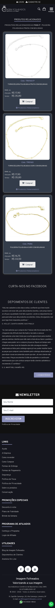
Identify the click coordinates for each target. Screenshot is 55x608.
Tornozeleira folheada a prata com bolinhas (27, 84)
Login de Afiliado (9, 535)
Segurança (6, 475)
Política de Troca (9, 479)
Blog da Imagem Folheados (13, 550)
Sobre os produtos (9, 488)
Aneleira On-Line (9, 559)
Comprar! (30, 101)
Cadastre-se (34, 2)
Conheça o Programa (10, 531)
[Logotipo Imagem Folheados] (14, 9)
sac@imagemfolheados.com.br (30, 599)
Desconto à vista (9, 507)
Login (21, 2)
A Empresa (6, 453)
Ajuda (4, 449)
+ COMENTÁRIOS (43, 375)
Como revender (8, 457)
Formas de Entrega (10, 466)
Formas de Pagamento (11, 470)
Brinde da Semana (9, 516)
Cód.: (27, 81)
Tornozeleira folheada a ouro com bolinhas (27, 166)
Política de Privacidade (11, 424)
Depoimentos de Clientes (12, 555)
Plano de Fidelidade (10, 511)
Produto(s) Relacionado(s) (28, 108)
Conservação (7, 492)
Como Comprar (8, 462)
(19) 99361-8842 (29, 602)
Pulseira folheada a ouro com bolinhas (27, 247)
